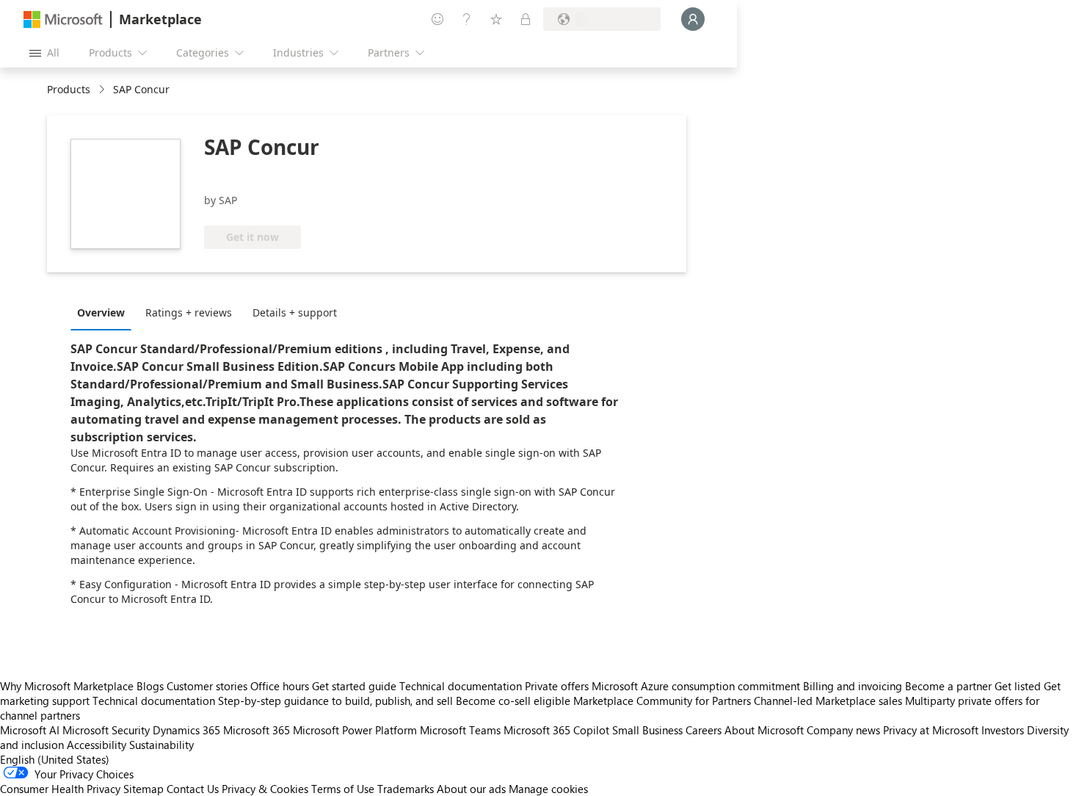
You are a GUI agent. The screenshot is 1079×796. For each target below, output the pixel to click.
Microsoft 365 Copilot (556, 730)
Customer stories (207, 686)
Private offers (557, 686)
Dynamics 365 (186, 730)
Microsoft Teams (460, 730)
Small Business (647, 730)
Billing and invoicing (852, 686)
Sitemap (143, 788)
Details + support (295, 312)
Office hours (279, 686)
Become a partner (948, 686)
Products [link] (68, 89)
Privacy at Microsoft (930, 730)
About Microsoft (764, 730)
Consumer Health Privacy (60, 788)
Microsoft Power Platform (355, 730)
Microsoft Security (106, 730)
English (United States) (54, 759)
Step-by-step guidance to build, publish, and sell (335, 700)
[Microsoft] (63, 19)
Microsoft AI (29, 730)
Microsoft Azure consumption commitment (697, 686)
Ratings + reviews (188, 312)
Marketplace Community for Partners (662, 700)
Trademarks (405, 788)
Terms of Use (342, 788)
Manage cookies (548, 788)
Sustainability (161, 744)
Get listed (1018, 686)
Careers (704, 730)
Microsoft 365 (256, 730)
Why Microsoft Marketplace (67, 686)
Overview (101, 312)
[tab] (104, 312)
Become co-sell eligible (513, 700)
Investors (1002, 730)
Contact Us (193, 788)
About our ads (471, 788)
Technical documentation (460, 686)
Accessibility (96, 744)
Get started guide (354, 686)
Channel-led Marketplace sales (828, 700)
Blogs (150, 686)
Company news (843, 730)
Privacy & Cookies (265, 788)
